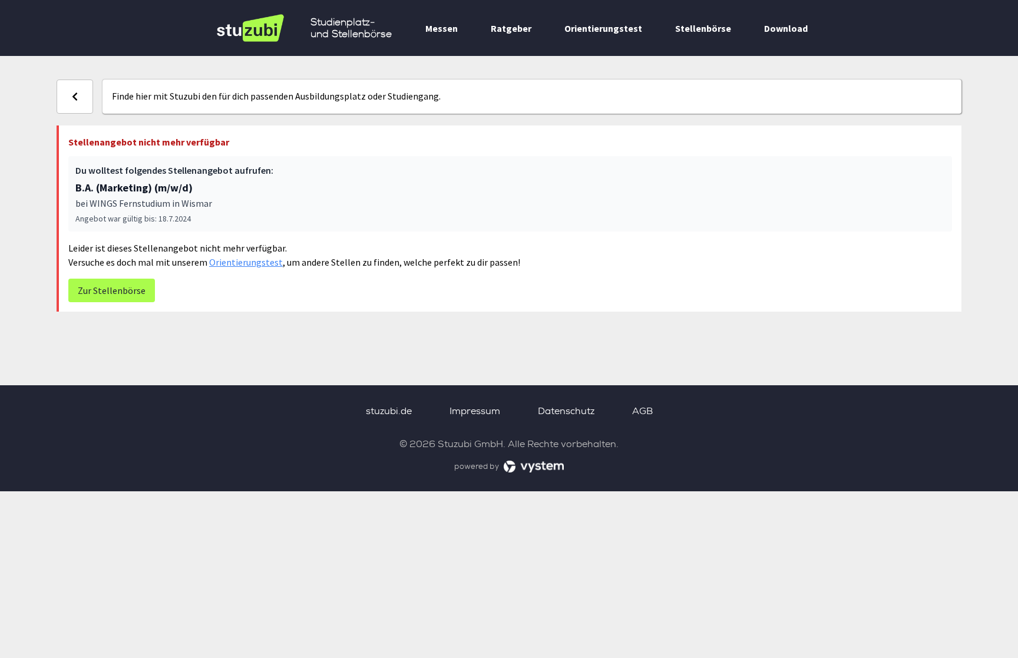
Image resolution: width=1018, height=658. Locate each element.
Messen (441, 28)
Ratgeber (511, 28)
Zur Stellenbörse (112, 290)
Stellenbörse (703, 28)
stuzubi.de (389, 411)
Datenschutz (566, 411)
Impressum (474, 411)
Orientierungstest (603, 28)
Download (786, 28)
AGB (642, 411)
